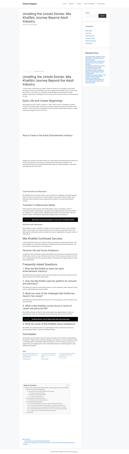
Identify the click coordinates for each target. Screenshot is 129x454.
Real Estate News (90, 41)
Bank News (27, 439)
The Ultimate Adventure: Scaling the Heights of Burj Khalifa (95, 66)
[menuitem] (95, 58)
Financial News (90, 35)
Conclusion (30, 412)
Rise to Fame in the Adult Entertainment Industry (41, 391)
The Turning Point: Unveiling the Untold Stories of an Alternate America (48, 355)
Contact (79, 3)
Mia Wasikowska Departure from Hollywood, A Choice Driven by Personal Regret (30, 355)
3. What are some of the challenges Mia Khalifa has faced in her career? (48, 407)
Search (87, 13)
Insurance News (90, 38)
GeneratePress (74, 451)
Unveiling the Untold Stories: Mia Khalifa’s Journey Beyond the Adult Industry (46, 387)
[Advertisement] (50, 38)
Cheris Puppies (30, 4)
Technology (88, 43)
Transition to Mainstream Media (38, 394)
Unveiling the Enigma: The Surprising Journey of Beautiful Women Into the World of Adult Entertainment (94, 71)
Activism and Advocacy (37, 396)
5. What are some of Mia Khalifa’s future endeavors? (43, 410)
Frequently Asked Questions (35, 401)
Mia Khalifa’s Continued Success (36, 398)
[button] (66, 385)
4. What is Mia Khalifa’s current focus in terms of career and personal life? (48, 408)
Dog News (88, 33)
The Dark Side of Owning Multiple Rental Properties (37, 440)
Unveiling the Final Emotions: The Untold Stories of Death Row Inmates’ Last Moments (95, 76)
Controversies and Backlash (38, 393)
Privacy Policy (101, 3)
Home (64, 3)
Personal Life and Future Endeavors (39, 400)
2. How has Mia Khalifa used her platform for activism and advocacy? (47, 405)
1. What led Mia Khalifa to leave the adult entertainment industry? (46, 403)
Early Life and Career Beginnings (36, 389)
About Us (71, 3)
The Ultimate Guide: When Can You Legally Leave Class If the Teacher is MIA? (94, 81)
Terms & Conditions (89, 3)
